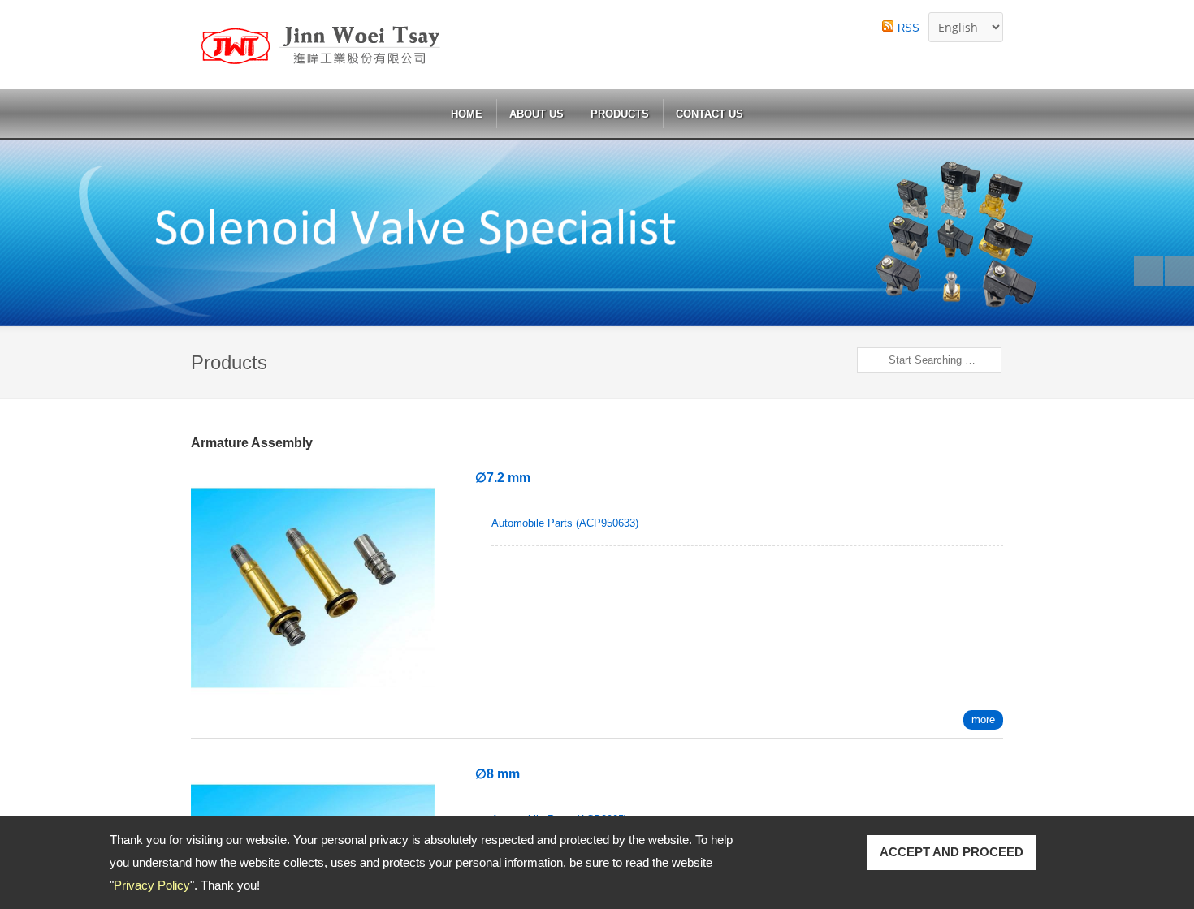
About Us (536, 114)
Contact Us (709, 114)
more (983, 719)
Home (466, 114)
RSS (908, 28)
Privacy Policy (152, 885)
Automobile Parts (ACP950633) (564, 523)
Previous (1148, 271)
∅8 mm (497, 774)
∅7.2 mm (502, 478)
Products (620, 114)
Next (1179, 271)
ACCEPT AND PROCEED (951, 852)
